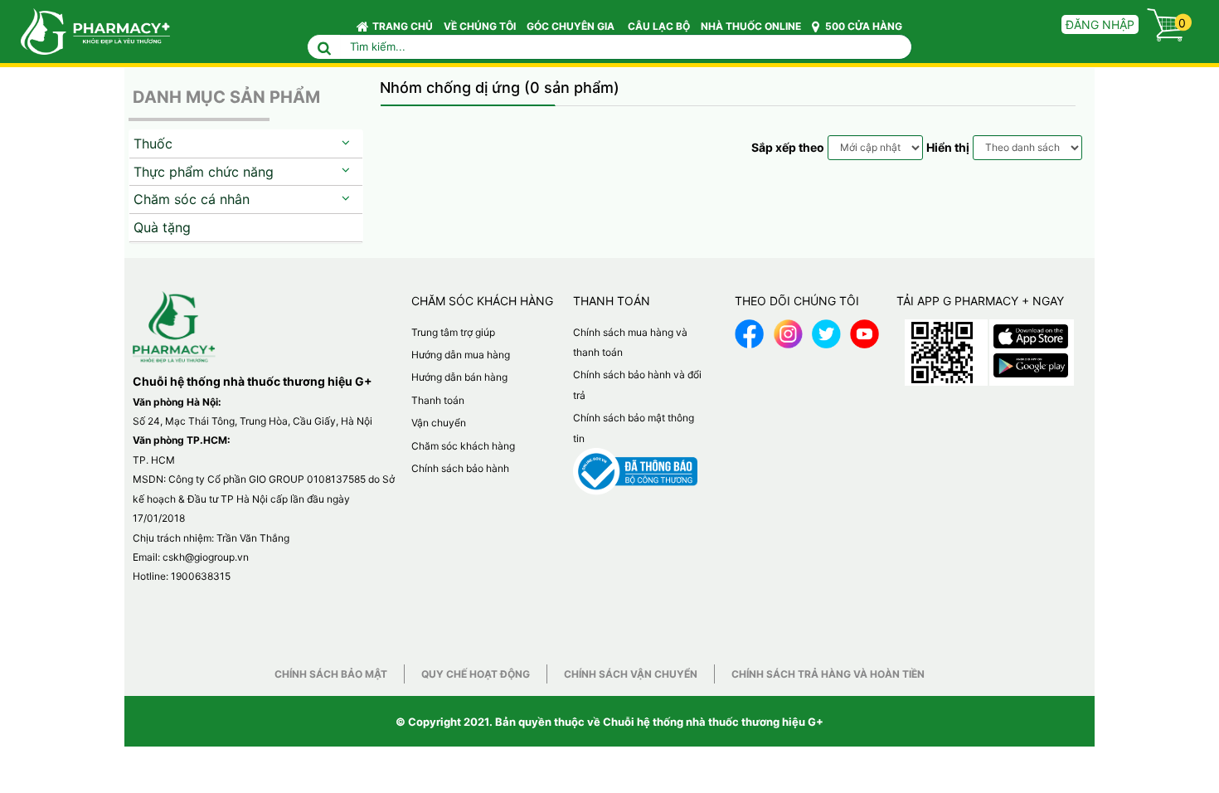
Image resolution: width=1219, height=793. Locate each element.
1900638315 (201, 576)
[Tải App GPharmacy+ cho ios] (1030, 332)
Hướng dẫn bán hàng (459, 377)
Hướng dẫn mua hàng (460, 354)
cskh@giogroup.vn (206, 557)
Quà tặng (162, 227)
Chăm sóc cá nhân (192, 199)
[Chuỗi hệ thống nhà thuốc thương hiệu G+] (87, 30)
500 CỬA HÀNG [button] (862, 26)
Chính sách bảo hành (460, 468)
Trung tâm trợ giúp (453, 332)
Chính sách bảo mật (330, 674)
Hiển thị (947, 147)
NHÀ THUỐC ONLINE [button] (751, 26)
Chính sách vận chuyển (630, 674)
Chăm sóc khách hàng (463, 446)
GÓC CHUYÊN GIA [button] (572, 26)
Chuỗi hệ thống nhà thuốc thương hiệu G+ (713, 721)
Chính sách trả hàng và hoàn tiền (828, 674)
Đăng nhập (1100, 24)
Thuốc (153, 143)
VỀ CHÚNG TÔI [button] (480, 26)
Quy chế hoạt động (475, 674)
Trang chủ (402, 26)
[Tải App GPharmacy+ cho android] (1030, 361)
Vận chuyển (438, 422)
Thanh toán (437, 400)
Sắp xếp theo (787, 147)
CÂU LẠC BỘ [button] (659, 26)
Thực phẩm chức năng (204, 171)
